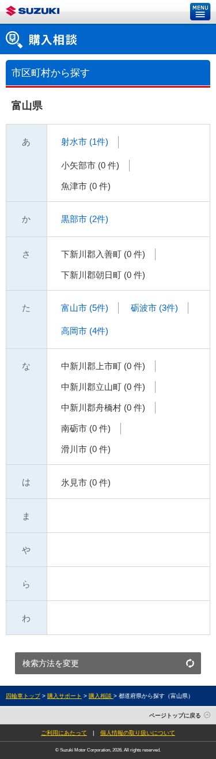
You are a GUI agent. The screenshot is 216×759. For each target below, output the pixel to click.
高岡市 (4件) (83, 331)
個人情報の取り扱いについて (137, 733)
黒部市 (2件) (83, 219)
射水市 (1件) (83, 141)
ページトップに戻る (175, 715)
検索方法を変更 (50, 663)
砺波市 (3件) (153, 308)
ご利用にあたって (64, 733)
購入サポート (64, 696)
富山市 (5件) (83, 308)
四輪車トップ (23, 696)
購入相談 (101, 696)
